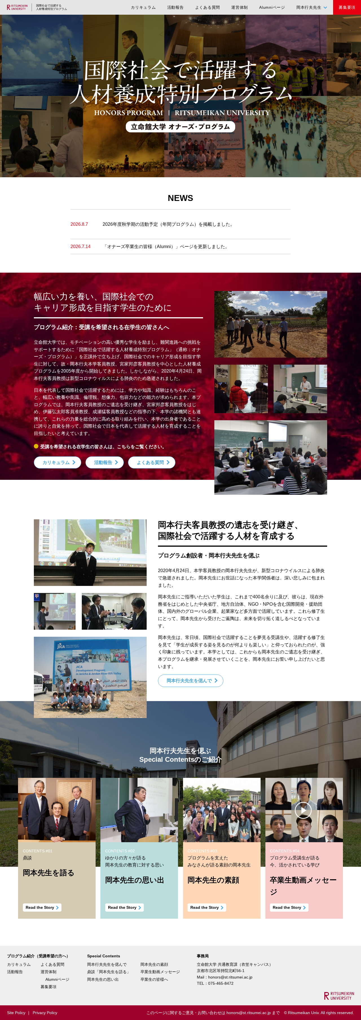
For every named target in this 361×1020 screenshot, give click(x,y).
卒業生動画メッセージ (160, 971)
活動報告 (175, 7)
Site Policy (16, 1012)
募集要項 (347, 7)
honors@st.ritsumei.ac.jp (230, 977)
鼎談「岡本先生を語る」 (109, 971)
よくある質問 (207, 7)
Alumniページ (272, 7)
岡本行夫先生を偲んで (189, 680)
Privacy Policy (45, 1012)
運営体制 (239, 7)
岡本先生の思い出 (103, 979)
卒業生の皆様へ (154, 979)
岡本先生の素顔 (154, 964)
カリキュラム (143, 7)
